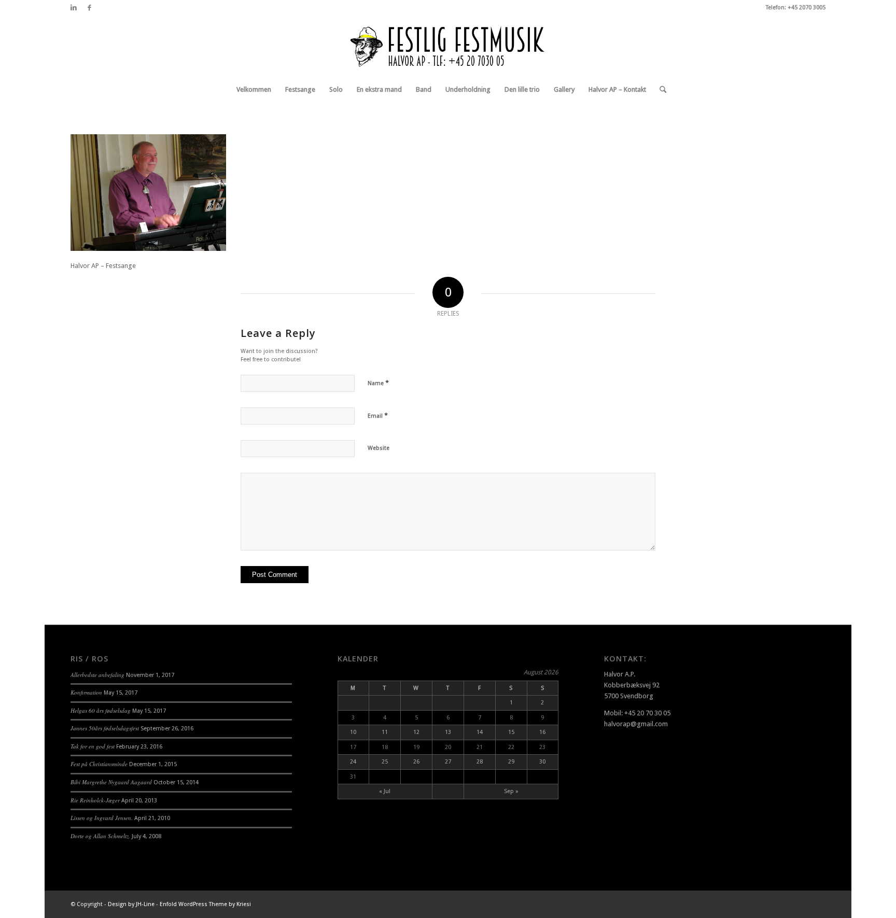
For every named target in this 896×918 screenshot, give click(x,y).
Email (378, 415)
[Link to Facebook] (89, 8)
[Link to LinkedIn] (73, 8)
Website (378, 448)
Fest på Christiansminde (99, 764)
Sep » (511, 791)
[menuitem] (254, 90)
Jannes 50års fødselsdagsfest (105, 728)
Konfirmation (86, 692)
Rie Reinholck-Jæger (95, 800)
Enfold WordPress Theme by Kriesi (205, 904)
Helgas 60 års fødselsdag (101, 710)
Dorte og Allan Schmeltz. (100, 836)
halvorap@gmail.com (636, 724)
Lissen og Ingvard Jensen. (102, 818)
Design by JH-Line (131, 904)
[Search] (659, 90)
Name (378, 383)
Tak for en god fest (93, 746)
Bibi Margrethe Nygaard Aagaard (111, 782)
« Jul (384, 791)
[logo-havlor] (448, 46)
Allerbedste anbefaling (97, 675)
